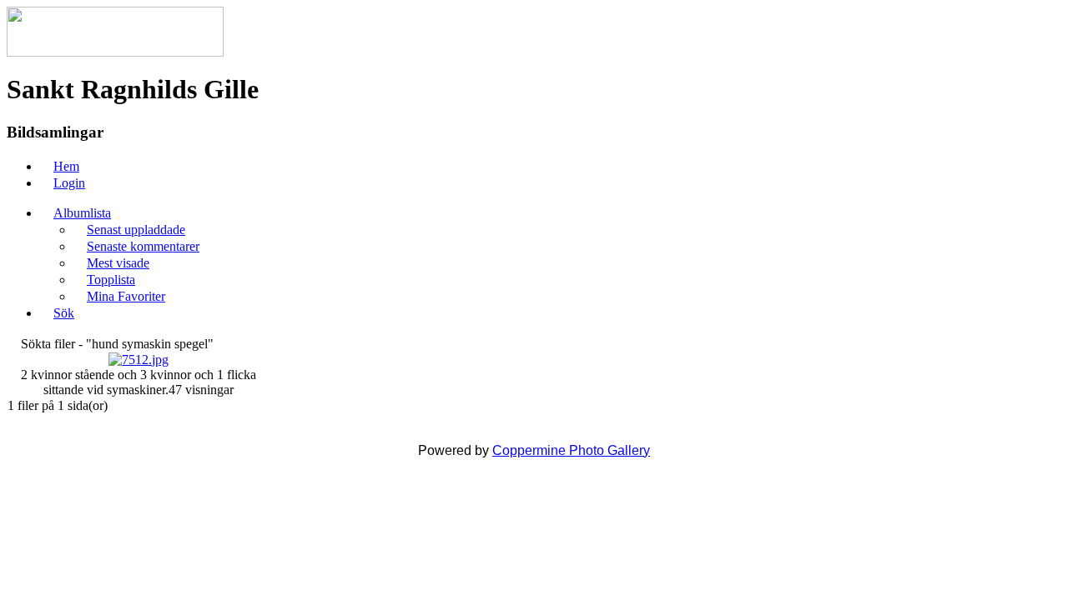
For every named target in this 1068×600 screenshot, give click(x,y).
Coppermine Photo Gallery (571, 450)
